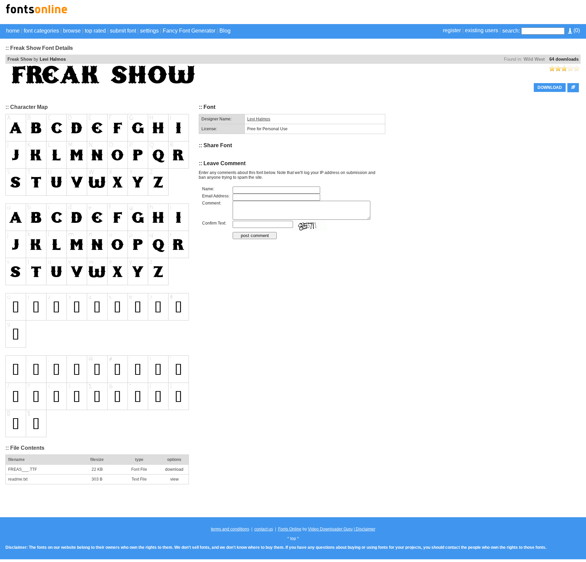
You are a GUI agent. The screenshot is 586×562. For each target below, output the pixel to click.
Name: (208, 189)
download (174, 469)
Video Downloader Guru (330, 529)
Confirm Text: (214, 223)
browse (72, 31)
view (174, 479)
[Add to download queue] (573, 87)
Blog (225, 31)
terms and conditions (230, 529)
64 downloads (564, 59)
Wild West (534, 59)
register (452, 30)
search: (511, 31)
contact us (263, 529)
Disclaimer (365, 529)
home (13, 31)
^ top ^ (293, 538)
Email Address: (216, 196)
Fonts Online (289, 529)
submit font (123, 31)
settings (149, 31)
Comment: (211, 203)
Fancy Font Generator (189, 31)
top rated (95, 31)
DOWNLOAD (550, 87)
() (576, 30)
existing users (481, 30)
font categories (41, 31)
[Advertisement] (501, 13)
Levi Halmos (53, 59)
